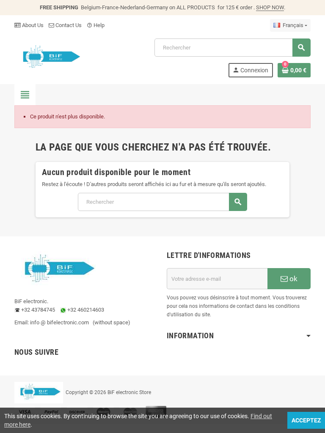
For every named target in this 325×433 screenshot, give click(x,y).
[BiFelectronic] (49, 57)
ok (292, 278)
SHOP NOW (270, 7)
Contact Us (68, 25)
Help (96, 25)
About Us (32, 25)
